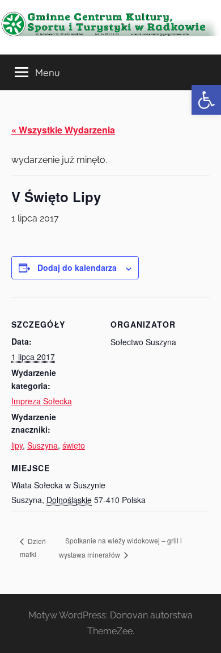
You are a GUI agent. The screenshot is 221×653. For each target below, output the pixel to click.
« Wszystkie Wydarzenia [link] (63, 129)
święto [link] (73, 445)
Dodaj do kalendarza (77, 267)
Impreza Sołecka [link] (41, 401)
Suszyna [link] (42, 445)
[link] (206, 100)
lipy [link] (17, 445)
